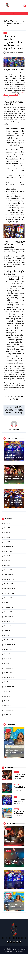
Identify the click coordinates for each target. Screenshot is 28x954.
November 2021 (9, 621)
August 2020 (8, 649)
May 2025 (7, 565)
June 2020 (7, 658)
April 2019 (7, 700)
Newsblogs (8, 951)
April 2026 (7, 537)
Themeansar (18, 951)
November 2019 (9, 677)
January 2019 (8, 714)
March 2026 (7, 542)
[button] (22, 743)
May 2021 (7, 630)
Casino (8, 730)
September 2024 (9, 588)
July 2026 (7, 523)
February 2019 (8, 710)
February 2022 (8, 607)
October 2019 (8, 682)
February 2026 (8, 546)
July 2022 (7, 602)
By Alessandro (10, 52)
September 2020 (9, 644)
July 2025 (7, 556)
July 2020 (7, 654)
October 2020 (8, 640)
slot (5, 32)
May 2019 (7, 696)
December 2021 (9, 616)
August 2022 (8, 598)
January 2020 (8, 672)
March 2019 (7, 705)
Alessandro (15, 429)
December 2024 (9, 574)
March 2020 (7, 663)
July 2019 (7, 691)
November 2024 (9, 579)
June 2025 (7, 560)
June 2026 (7, 528)
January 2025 (8, 570)
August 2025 (8, 551)
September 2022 (9, 593)
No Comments (8, 55)
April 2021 (7, 635)
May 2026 (7, 532)
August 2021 (8, 626)
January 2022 (8, 612)
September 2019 (9, 686)
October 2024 (8, 584)
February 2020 (8, 668)
